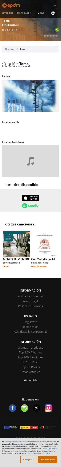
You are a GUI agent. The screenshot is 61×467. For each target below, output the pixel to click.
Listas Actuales (30, 372)
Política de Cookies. (50, 449)
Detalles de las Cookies (41, 453)
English (32, 380)
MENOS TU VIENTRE (16, 259)
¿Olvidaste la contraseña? (30, 332)
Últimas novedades (30, 347)
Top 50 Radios (30, 367)
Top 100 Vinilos (30, 362)
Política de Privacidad (31, 296)
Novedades (10, 49)
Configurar (28, 459)
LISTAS (41, 13)
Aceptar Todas (48, 459)
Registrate (30, 322)
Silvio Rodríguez (11, 262)
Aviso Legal (30, 301)
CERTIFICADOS (23, 13)
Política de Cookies (30, 306)
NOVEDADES (7, 13)
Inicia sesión (54, 13)
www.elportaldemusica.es (15, 441)
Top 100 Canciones (30, 357)
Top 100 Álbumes (30, 352)
